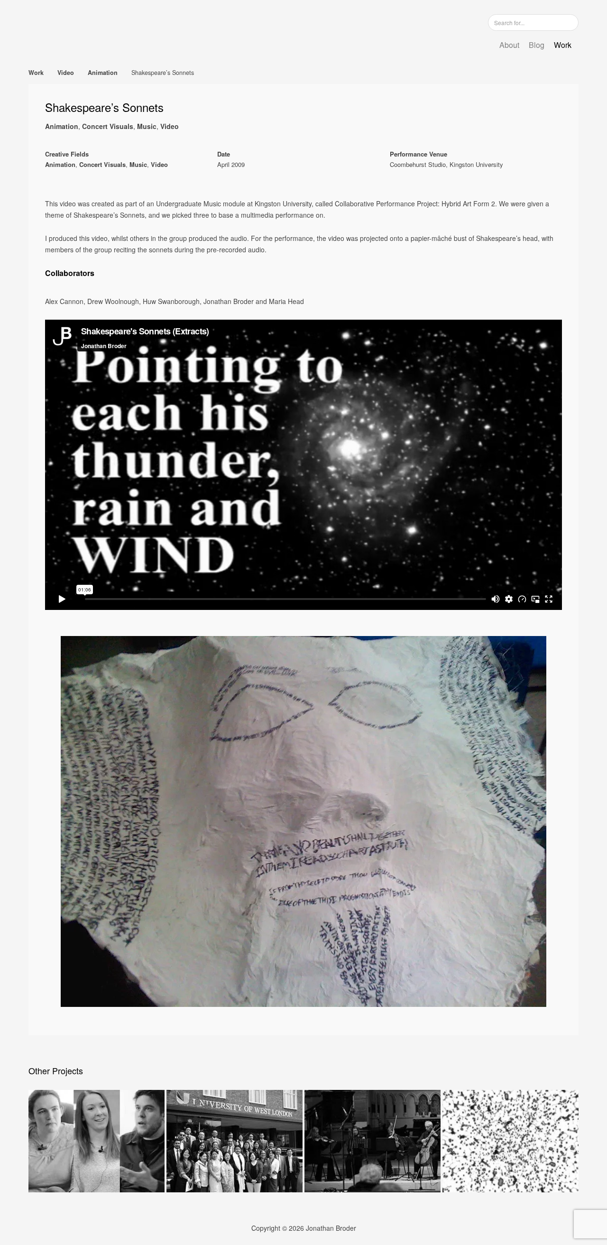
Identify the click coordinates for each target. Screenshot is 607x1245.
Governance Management (234, 1140)
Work (562, 44)
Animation (103, 72)
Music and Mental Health (96, 1140)
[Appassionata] (557, 72)
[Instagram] (431, 22)
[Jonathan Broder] (135, 28)
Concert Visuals (107, 126)
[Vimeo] (445, 22)
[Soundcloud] (417, 22)
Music (146, 126)
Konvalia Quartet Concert (372, 1140)
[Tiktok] (474, 22)
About (509, 44)
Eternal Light (510, 1140)
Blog (536, 44)
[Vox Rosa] (574, 72)
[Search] (570, 22)
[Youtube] (459, 22)
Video (65, 72)
